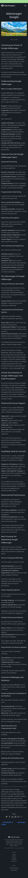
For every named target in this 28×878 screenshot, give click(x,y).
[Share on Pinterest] (15, 817)
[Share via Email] (18, 817)
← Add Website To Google (7, 823)
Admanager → (21, 823)
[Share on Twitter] (6, 817)
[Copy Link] (21, 817)
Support (14, 855)
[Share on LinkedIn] (12, 817)
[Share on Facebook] (9, 817)
